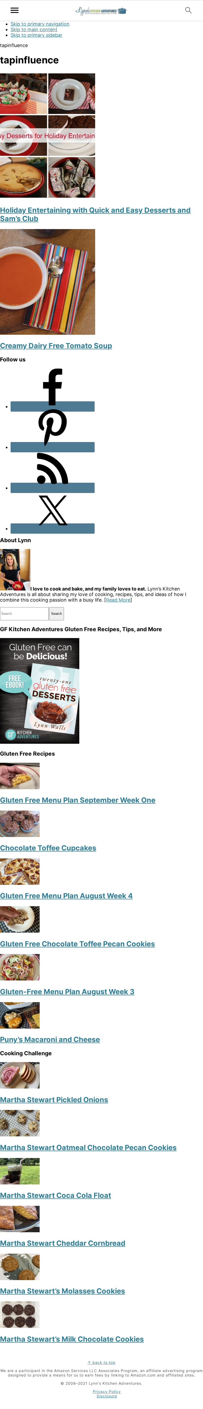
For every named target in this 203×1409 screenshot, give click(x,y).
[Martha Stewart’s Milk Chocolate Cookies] (20, 1326)
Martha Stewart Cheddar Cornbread (62, 1243)
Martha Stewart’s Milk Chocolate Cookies (72, 1339)
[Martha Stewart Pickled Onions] (20, 1087)
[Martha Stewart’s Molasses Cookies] (20, 1278)
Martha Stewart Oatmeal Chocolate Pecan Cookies (88, 1147)
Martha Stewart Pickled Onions (54, 1099)
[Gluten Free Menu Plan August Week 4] (20, 883)
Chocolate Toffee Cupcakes (48, 848)
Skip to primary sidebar (36, 35)
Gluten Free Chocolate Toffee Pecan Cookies (77, 944)
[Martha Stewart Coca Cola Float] (20, 1182)
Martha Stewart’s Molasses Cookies (62, 1291)
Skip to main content (34, 29)
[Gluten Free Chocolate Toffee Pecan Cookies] (20, 931)
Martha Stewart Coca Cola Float (55, 1195)
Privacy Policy (107, 1391)
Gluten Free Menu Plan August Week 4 (66, 895)
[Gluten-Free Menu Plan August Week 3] (20, 979)
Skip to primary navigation (40, 24)
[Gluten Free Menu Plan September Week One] (20, 787)
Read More (118, 600)
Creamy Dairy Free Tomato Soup (56, 345)
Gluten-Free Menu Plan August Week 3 (67, 991)
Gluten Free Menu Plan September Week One (77, 800)
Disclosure (107, 1396)
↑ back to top (101, 1362)
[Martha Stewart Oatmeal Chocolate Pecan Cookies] (20, 1134)
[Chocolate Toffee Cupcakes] (20, 835)
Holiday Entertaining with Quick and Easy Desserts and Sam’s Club (95, 214)
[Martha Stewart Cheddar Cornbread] (20, 1230)
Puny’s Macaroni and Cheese (50, 1039)
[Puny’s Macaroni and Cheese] (20, 1027)
